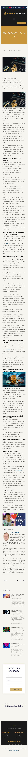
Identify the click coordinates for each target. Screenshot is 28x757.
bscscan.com (19, 470)
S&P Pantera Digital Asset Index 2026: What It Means (17, 596)
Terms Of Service (5, 737)
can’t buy (7, 243)
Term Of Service (15, 750)
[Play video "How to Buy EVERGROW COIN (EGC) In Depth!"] (14, 519)
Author (4, 529)
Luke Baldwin (14, 532)
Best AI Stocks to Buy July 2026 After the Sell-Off (18, 628)
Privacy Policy (5, 735)
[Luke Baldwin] (6, 536)
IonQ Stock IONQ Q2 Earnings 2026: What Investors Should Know (17, 612)
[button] (14, 19)
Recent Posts (10, 529)
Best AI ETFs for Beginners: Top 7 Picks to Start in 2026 (18, 645)
